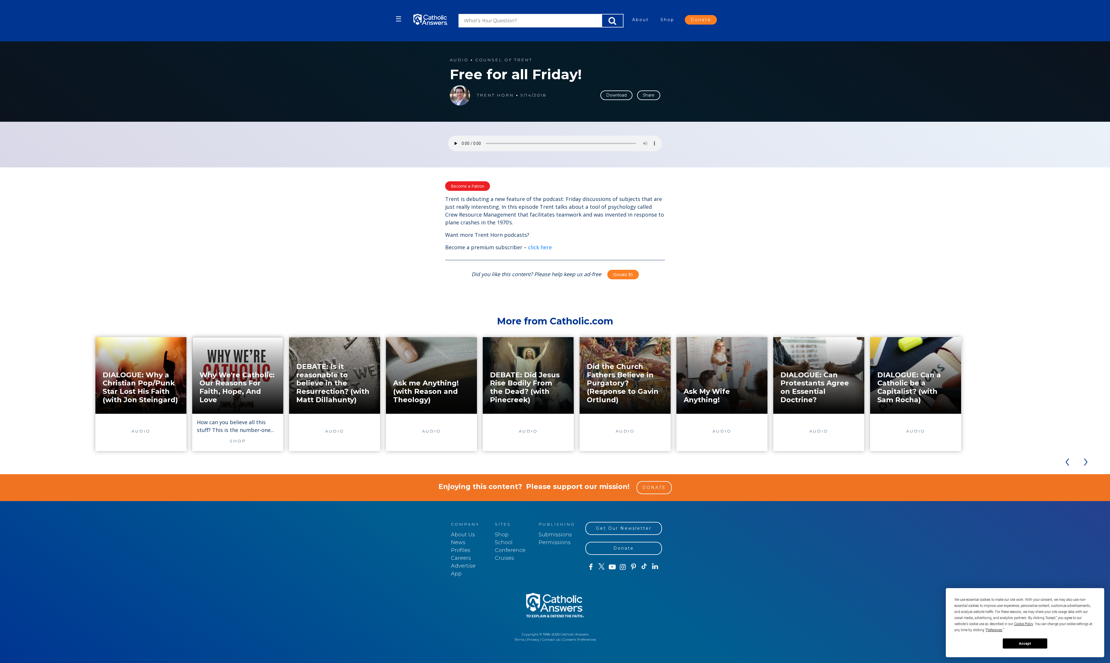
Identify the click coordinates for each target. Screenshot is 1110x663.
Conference (510, 550)
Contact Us (551, 639)
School (504, 542)
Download (616, 95)
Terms (519, 639)
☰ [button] (398, 19)
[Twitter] (601, 567)
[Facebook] (590, 567)
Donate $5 (623, 274)
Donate (701, 19)
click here (540, 247)
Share (648, 95)
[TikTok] (644, 567)
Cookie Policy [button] (1023, 624)
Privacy (533, 639)
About (640, 19)
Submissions (555, 534)
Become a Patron (467, 186)
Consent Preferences (579, 639)
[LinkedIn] (655, 566)
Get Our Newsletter (624, 528)
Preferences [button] (994, 630)
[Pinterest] (633, 567)
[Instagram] (622, 567)
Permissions (555, 542)
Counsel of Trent (503, 60)
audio (459, 60)
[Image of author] (460, 95)
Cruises (504, 558)
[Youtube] (612, 567)
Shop (667, 19)
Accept (1025, 644)
